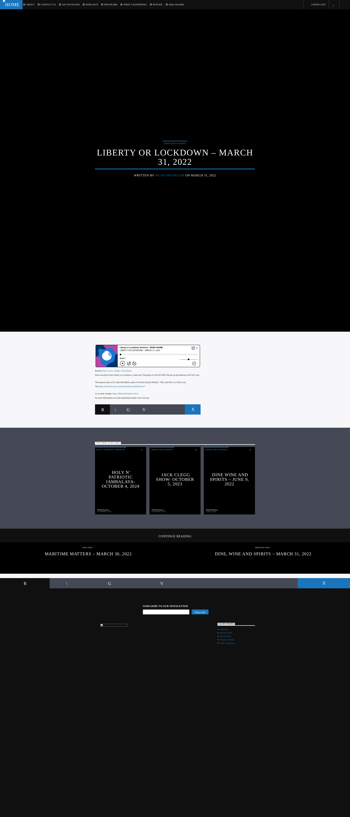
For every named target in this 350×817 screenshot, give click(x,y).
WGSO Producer (169, 182)
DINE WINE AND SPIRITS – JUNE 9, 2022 (229, 495)
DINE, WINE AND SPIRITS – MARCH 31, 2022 (263, 569)
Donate (158, 4)
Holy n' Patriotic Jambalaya (110, 466)
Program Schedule (227, 656)
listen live (318, 4)
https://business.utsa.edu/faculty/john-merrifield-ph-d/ (122, 402)
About (30, 4)
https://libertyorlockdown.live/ (125, 409)
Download (126, 387)
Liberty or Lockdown (175, 151)
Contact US (48, 4)
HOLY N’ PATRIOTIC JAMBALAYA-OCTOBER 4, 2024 (120, 495)
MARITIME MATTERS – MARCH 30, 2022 (88, 569)
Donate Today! (225, 652)
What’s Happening (135, 4)
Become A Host (226, 649)
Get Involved (71, 4)
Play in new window (112, 387)
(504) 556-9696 (176, 4)
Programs (110, 4)
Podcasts (92, 4)
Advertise (223, 645)
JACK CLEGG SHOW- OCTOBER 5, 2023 (175, 495)
